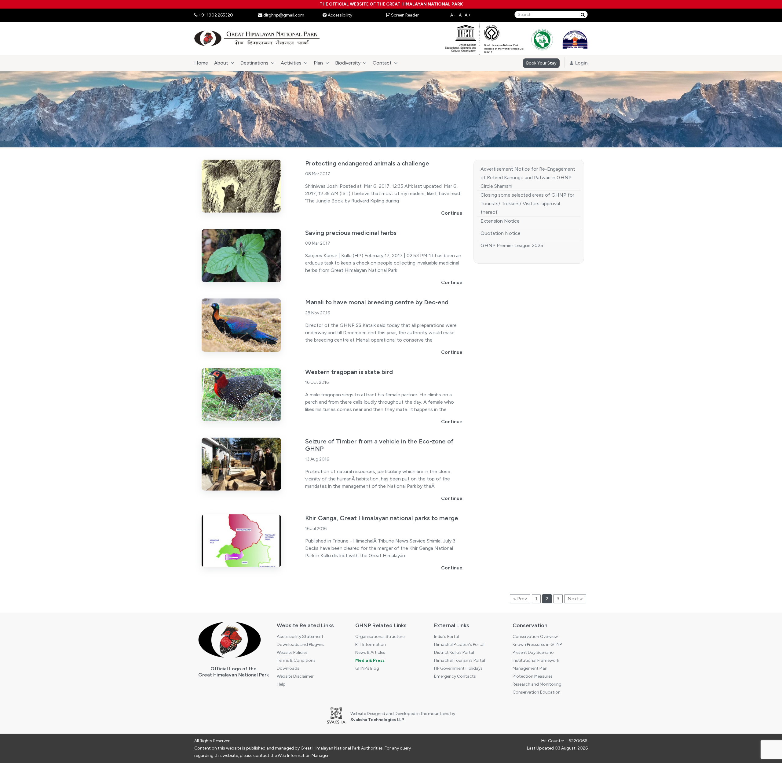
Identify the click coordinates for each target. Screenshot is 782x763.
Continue (451, 213)
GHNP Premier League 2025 (512, 245)
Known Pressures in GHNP (537, 644)
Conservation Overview (535, 636)
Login (581, 63)
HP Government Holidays (458, 668)
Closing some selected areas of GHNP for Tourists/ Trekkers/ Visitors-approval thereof (527, 203)
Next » (575, 599)
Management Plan (530, 668)
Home (201, 63)
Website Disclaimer (295, 676)
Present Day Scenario (533, 652)
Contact (382, 63)
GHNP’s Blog (367, 668)
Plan (318, 63)
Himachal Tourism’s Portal (459, 660)
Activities (291, 63)
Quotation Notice (501, 233)
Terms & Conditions (296, 660)
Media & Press (370, 660)
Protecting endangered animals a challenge (367, 163)
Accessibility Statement (300, 636)
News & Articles (370, 652)
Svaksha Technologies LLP (377, 719)
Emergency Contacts (455, 676)
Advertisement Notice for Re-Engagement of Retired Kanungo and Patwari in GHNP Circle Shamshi (528, 177)
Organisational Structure (379, 636)
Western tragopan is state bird (349, 372)
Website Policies (292, 652)
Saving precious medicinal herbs (350, 232)
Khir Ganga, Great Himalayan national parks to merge (381, 518)
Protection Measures (533, 676)
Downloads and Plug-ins (300, 644)
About (221, 63)
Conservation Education (537, 692)
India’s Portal (446, 636)
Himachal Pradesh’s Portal (459, 644)
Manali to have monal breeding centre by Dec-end (376, 302)
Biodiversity (347, 63)
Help (281, 684)
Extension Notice (500, 221)
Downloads (288, 668)
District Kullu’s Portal (454, 652)
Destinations (254, 63)
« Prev (520, 599)
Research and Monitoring (537, 684)
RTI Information (370, 644)
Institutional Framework (536, 660)
